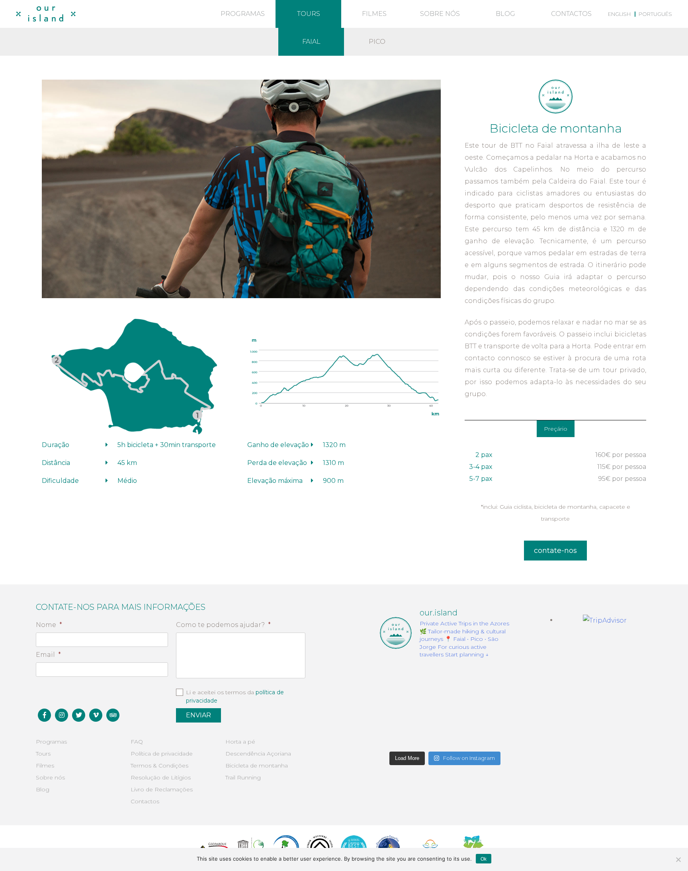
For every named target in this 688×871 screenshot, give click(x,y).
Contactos (571, 14)
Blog (505, 14)
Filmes (374, 14)
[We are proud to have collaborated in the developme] (444, 733)
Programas (243, 14)
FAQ (137, 741)
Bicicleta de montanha (256, 765)
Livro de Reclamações (162, 789)
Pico (377, 41)
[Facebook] (44, 715)
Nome (49, 625)
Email (48, 654)
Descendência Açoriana (258, 753)
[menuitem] (619, 14)
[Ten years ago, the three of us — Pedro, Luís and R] (489, 733)
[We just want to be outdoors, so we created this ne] (400, 706)
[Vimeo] (95, 715)
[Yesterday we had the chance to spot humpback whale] (444, 679)
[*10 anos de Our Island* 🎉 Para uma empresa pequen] (400, 733)
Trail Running (243, 777)
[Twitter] (78, 715)
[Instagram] (61, 715)
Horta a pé (240, 741)
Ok (484, 859)
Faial (311, 41)
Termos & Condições (159, 765)
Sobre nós (440, 14)
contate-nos (555, 550)
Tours (308, 14)
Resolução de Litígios (161, 777)
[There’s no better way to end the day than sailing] (489, 679)
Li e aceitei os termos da (235, 696)
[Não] (678, 859)
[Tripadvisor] (112, 715)
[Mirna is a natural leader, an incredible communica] (400, 679)
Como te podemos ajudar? (223, 625)
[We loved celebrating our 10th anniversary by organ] (489, 706)
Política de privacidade (162, 753)
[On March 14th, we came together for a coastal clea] (444, 706)
